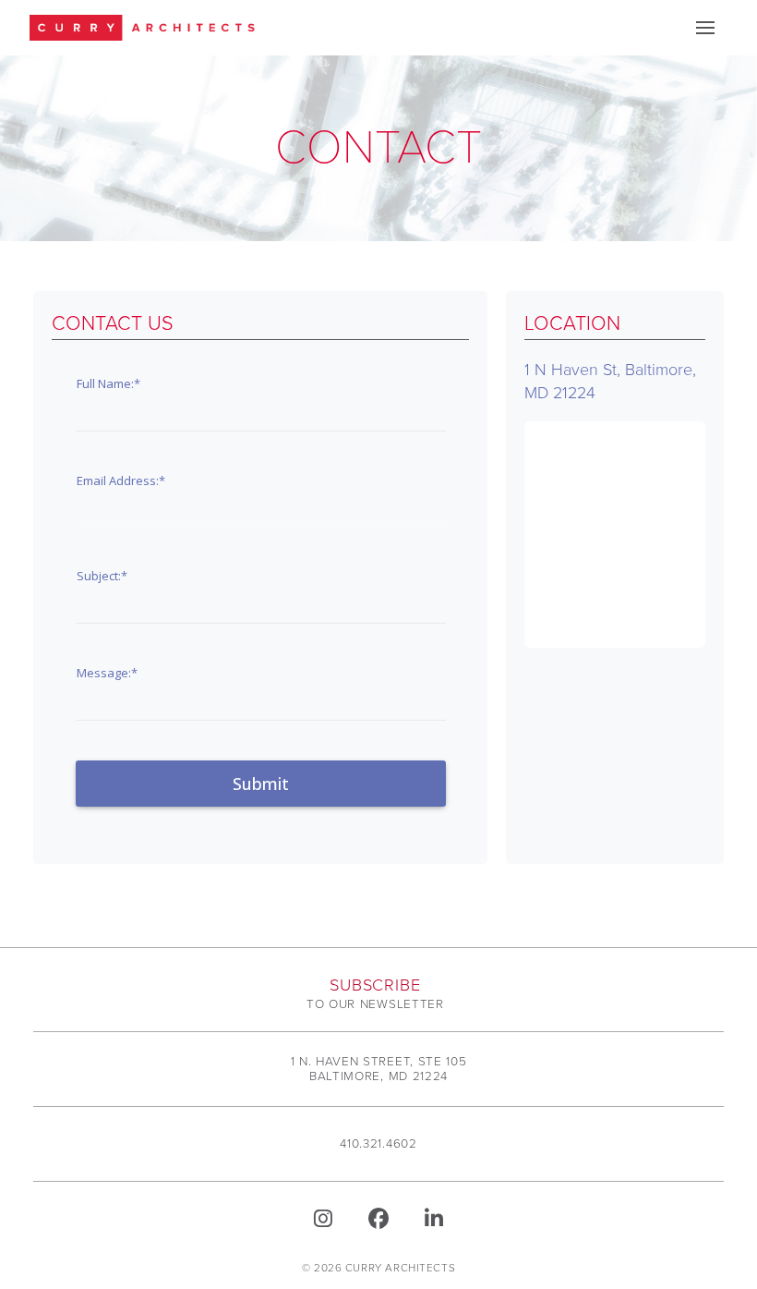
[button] (705, 28)
